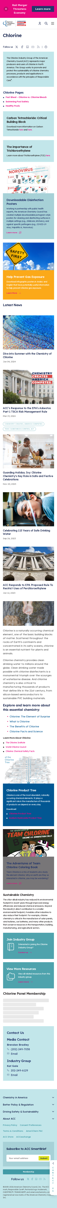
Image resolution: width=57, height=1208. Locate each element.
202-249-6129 (19, 1070)
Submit (44, 1158)
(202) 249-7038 (20, 1049)
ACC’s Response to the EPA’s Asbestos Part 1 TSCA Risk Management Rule (27, 409)
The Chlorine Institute (15, 742)
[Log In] (39, 24)
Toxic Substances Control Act (19, 429)
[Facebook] (22, 47)
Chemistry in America (15, 1097)
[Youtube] (32, 47)
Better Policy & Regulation (18, 1104)
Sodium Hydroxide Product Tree (25, 818)
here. (30, 129)
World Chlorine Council (16, 747)
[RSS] (38, 47)
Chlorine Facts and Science (26, 731)
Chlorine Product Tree (20, 813)
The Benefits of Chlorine (24, 726)
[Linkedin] (27, 47)
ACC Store (8, 1137)
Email (14, 1053)
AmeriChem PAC (34, 1131)
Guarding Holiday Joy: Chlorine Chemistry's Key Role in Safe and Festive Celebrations (28, 476)
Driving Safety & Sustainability (20, 1111)
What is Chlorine (20, 721)
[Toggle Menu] (52, 24)
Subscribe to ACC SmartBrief (26, 1149)
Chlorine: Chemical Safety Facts (20, 751)
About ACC (9, 1118)
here (21, 129)
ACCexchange (23, 1137)
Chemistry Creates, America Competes (23, 424)
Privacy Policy (10, 1125)
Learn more (43, 8)
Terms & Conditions (13, 1131)
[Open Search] (46, 23)
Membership (28, 1172)
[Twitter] (16, 47)
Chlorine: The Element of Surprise (30, 716)
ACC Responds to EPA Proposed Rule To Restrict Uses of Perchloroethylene (28, 586)
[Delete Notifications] (6, 9)
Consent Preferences (30, 1125)
